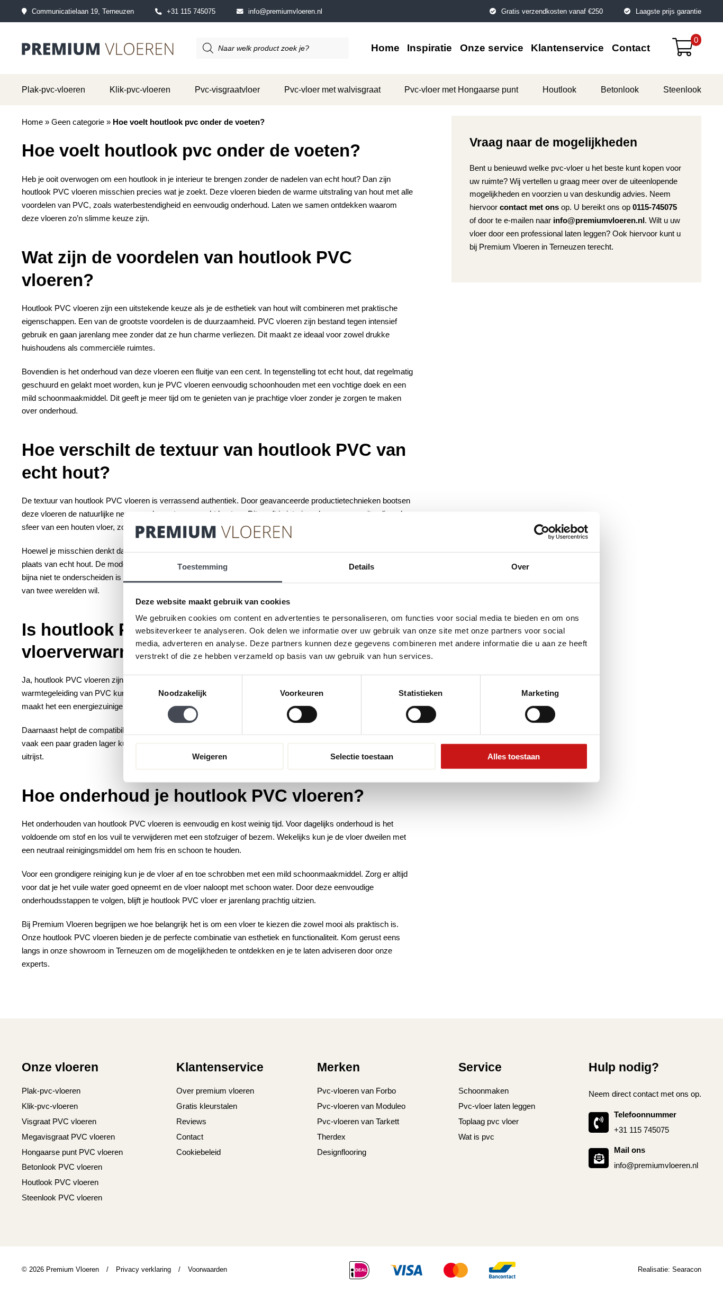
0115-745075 (654, 207)
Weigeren (209, 756)
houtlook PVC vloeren (80, 937)
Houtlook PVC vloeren (60, 1182)
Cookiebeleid (198, 1152)
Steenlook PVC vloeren (62, 1197)
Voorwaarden (207, 1269)
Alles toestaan (513, 756)
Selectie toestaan (361, 756)
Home (385, 47)
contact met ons (529, 207)
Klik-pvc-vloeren (140, 89)
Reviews (191, 1121)
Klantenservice (567, 47)
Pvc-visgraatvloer (227, 89)
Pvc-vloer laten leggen (496, 1106)
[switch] (302, 713)
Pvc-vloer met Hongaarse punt (461, 89)
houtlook (143, 179)
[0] (686, 51)
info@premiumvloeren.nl (285, 11)
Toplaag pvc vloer (488, 1121)
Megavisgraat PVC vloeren (68, 1136)
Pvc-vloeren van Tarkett (358, 1121)
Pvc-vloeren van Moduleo (361, 1106)
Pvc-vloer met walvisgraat (332, 89)
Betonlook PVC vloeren (62, 1166)
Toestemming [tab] (202, 566)
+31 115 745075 (191, 11)
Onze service (491, 47)
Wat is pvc (476, 1136)
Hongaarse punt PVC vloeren (72, 1152)
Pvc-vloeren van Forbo (356, 1090)
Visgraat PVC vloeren (59, 1121)
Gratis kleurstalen (206, 1106)
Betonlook (620, 89)
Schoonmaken (483, 1090)
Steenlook (682, 89)
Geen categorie (77, 121)
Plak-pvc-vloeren (53, 89)
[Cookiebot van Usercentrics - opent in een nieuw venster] (541, 532)
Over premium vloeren (215, 1090)
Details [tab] (362, 566)
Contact (631, 47)
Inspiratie (429, 47)
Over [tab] (520, 566)
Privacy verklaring (143, 1269)
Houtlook (559, 89)
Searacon (686, 1269)
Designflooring (341, 1152)
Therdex (331, 1136)
